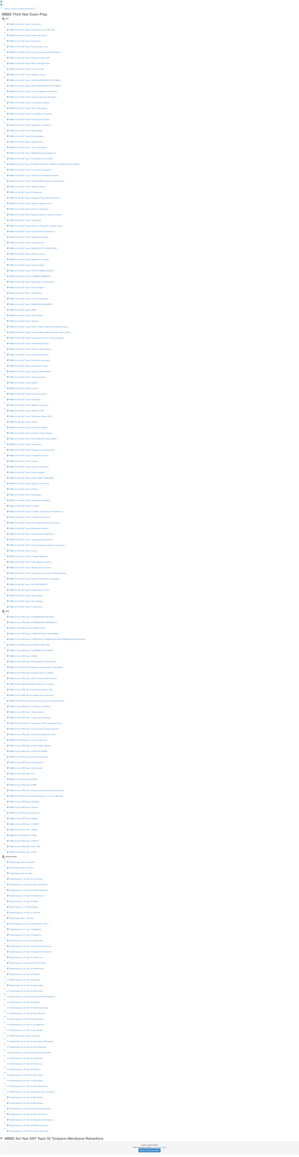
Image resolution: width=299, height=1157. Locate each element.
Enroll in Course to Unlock (149, 1150)
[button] (1, 2)
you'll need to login (159, 1147)
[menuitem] (1, 5)
